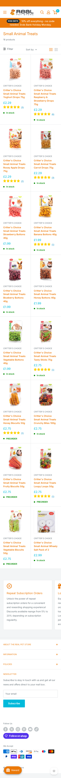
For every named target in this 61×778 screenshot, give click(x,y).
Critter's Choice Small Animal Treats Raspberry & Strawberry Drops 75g (45, 97)
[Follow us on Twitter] (11, 729)
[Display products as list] (56, 49)
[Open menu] (5, 12)
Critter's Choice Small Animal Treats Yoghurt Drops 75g (14, 93)
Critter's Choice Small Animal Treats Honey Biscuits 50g (14, 419)
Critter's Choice (12, 86)
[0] (55, 12)
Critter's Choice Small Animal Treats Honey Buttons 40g (45, 294)
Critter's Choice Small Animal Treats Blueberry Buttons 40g (14, 296)
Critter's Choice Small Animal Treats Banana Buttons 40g (45, 231)
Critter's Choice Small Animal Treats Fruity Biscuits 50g (14, 483)
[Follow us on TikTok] (36, 729)
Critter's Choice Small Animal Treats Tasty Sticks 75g (45, 356)
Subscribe (14, 703)
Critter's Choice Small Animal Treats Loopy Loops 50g (45, 483)
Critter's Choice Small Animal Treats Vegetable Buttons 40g (14, 357)
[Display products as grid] (50, 49)
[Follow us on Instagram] (18, 729)
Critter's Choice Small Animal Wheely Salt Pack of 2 (45, 546)
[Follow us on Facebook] (5, 729)
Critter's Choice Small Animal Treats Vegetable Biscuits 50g (14, 547)
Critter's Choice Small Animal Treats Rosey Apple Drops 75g (14, 165)
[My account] (48, 12)
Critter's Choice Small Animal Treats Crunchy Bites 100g (45, 419)
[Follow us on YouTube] (30, 729)
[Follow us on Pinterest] (24, 729)
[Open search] (42, 12)
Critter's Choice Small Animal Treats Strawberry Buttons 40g (14, 232)
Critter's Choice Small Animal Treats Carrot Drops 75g (45, 164)
